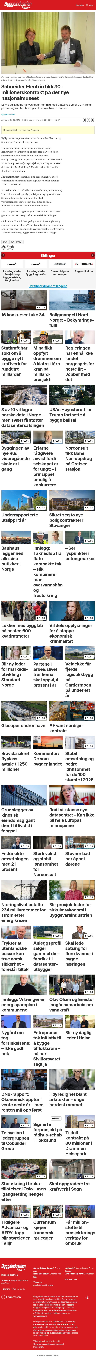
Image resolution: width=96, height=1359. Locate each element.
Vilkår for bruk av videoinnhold (46, 1341)
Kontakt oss (71, 1279)
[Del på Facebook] (84, 120)
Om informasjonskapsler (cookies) (48, 1344)
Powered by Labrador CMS (48, 1355)
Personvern (38, 1347)
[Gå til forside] (18, 5)
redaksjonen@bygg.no (43, 1285)
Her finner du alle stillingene (48, 286)
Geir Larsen (89, 1273)
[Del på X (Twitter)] (88, 120)
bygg (5, 242)
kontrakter (16, 242)
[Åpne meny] (89, 5)
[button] (3, 255)
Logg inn (80, 5)
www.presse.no (40, 1316)
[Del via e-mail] (92, 120)
